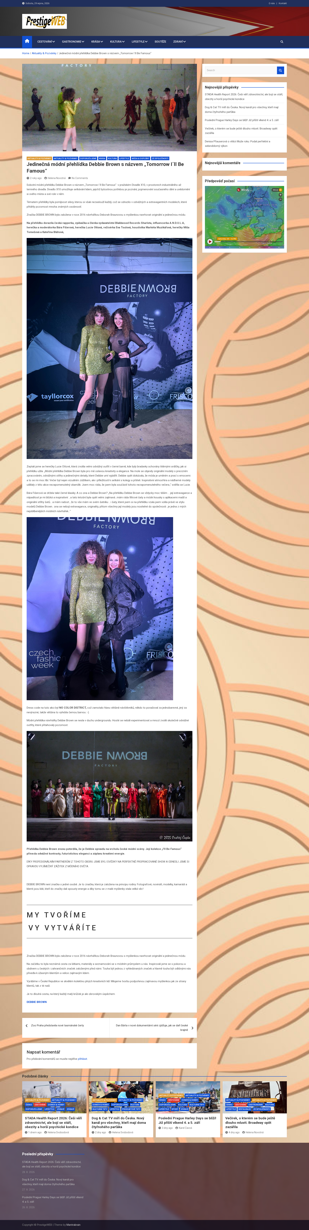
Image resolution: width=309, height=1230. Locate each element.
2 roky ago (36, 178)
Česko (29, 1105)
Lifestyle (138, 41)
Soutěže (160, 41)
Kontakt (283, 3)
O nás (272, 3)
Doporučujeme (88, 158)
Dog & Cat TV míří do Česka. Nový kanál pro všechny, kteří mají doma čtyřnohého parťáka (119, 1122)
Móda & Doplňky (140, 158)
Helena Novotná (57, 178)
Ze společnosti (160, 158)
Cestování (44, 41)
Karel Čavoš (185, 1127)
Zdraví (178, 41)
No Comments (80, 178)
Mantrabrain (73, 1224)
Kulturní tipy (100, 1109)
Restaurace (245, 1109)
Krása (95, 41)
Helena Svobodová (58, 1132)
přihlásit (82, 1058)
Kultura (116, 41)
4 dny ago (234, 1132)
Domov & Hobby (56, 1105)
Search (280, 70)
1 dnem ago (35, 1132)
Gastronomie (71, 41)
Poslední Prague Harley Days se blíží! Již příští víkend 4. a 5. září (242, 120)
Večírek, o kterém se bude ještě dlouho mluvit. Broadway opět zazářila (250, 1122)
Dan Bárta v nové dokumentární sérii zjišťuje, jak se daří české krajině (152, 1028)
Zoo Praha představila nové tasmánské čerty (57, 1025)
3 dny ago (167, 1127)
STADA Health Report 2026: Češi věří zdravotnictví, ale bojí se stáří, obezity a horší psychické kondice (53, 1122)
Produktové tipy (131, 1109)
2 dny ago (100, 1132)
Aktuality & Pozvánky (39, 158)
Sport (175, 1109)
